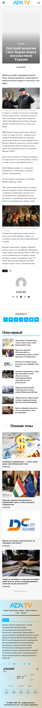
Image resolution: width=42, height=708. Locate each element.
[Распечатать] (26, 319)
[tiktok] (25, 296)
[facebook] (13, 296)
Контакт (23, 613)
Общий (21, 44)
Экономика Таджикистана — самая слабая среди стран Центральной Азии (26, 342)
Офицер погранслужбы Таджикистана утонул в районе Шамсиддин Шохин (26, 389)
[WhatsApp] (16, 319)
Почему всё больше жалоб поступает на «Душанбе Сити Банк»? (27, 364)
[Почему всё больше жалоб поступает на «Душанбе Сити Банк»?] (8, 364)
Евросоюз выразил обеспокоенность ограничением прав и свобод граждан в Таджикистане (27, 353)
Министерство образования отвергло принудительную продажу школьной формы (26, 400)
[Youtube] (29, 664)
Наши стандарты (31, 610)
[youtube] (29, 296)
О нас (17, 613)
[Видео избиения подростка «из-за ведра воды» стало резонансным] (8, 410)
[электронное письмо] (21, 319)
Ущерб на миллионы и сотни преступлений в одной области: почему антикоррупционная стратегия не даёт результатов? (26, 377)
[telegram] (21, 296)
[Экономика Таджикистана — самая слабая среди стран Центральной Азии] (8, 343)
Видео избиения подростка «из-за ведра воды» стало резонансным (26, 410)
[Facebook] (5, 319)
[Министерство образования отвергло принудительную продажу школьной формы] (8, 400)
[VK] (36, 319)
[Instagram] (9, 664)
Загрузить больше (20, 591)
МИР (10, 271)
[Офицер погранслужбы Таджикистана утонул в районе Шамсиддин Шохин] (8, 390)
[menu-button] (3, 3)
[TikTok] (19, 664)
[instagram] (17, 296)
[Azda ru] (21, 282)
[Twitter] (11, 319)
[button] (39, 3)
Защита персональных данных (13, 610)
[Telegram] (31, 319)
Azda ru (21, 291)
